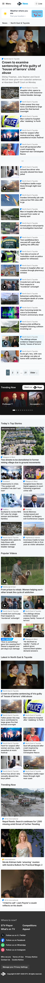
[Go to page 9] (30, 410)
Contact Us (5, 960)
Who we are (6, 957)
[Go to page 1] (14, 410)
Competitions (29, 925)
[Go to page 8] (28, 410)
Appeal (26, 929)
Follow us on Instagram (16, 950)
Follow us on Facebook (15, 940)
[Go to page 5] (22, 410)
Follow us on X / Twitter (16, 935)
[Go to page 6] (24, 410)
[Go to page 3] (18, 410)
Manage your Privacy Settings (15, 967)
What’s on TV (8, 929)
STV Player (7, 925)
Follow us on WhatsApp (16, 945)
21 (25, 372)
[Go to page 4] (20, 410)
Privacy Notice (31, 957)
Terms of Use (18, 957)
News (4, 23)
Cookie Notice (18, 960)
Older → (34, 372)
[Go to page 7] (26, 410)
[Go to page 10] (32, 410)
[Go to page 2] (16, 410)
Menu (8, 3)
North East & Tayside (20, 23)
